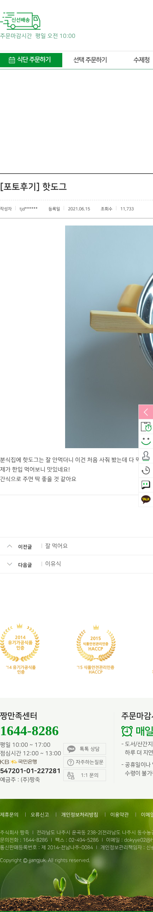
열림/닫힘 (146, 412)
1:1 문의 (146, 485)
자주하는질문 (90, 762)
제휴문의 (9, 814)
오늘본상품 (146, 470)
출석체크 (146, 456)
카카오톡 (146, 500)
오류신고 (40, 814)
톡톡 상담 (90, 749)
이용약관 (119, 814)
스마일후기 (146, 441)
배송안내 (146, 427)
